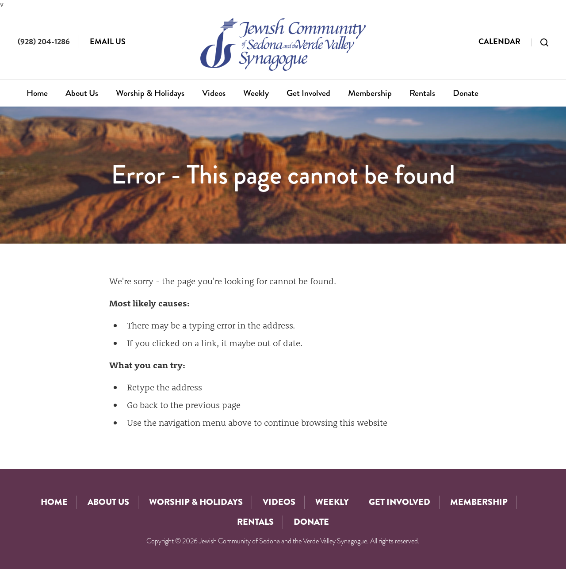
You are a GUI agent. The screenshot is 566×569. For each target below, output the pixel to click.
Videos (214, 93)
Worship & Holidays (150, 93)
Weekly (256, 93)
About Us (81, 93)
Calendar (499, 41)
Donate (465, 93)
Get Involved (308, 93)
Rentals (422, 93)
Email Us (108, 41)
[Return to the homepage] (282, 44)
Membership (370, 93)
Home (37, 93)
